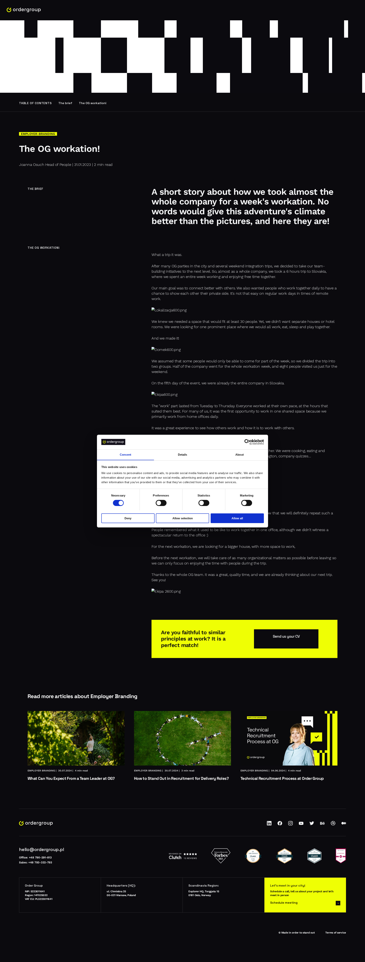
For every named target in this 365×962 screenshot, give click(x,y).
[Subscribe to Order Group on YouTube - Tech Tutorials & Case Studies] (301, 824)
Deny (128, 518)
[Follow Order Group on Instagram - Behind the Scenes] (290, 824)
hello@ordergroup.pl (41, 849)
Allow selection (182, 518)
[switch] (161, 503)
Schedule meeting (284, 903)
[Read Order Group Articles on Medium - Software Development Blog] (343, 824)
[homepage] (24, 10)
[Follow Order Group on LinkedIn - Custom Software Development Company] (269, 824)
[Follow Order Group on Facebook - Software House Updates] (280, 824)
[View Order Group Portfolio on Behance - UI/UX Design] (322, 824)
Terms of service (335, 932)
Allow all (237, 518)
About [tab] (239, 454)
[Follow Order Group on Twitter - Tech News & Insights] (311, 824)
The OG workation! (92, 103)
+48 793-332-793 (40, 862)
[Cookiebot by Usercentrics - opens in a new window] (247, 442)
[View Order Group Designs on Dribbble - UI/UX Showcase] (333, 824)
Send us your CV (286, 636)
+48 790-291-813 (40, 857)
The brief (65, 103)
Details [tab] (182, 454)
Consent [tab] (125, 454)
